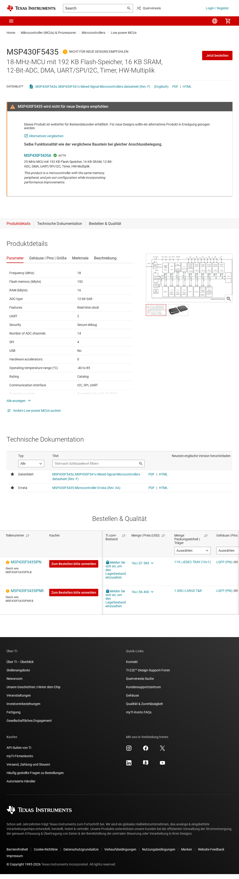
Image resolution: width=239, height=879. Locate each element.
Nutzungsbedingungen (158, 849)
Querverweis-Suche (140, 678)
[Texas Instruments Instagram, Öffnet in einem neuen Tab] (129, 750)
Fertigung (14, 712)
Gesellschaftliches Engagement (29, 720)
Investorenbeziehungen (23, 704)
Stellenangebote (18, 670)
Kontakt (132, 662)
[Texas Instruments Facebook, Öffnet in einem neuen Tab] (145, 750)
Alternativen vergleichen (46, 136)
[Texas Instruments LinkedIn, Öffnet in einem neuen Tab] (129, 764)
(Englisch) (161, 86)
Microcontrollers (93, 33)
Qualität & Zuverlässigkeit (144, 704)
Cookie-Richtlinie (46, 849)
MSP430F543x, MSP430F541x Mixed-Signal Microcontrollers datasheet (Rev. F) (92, 86)
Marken (186, 849)
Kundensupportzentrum (143, 687)
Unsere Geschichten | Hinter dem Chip (33, 687)
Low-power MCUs (124, 33)
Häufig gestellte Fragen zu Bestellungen (35, 773)
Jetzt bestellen (217, 55)
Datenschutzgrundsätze (80, 849)
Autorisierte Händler (21, 781)
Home (11, 33)
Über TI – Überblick (20, 662)
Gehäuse (132, 695)
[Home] (31, 8)
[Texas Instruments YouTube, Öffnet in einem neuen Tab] (162, 764)
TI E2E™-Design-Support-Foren (148, 670)
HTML (187, 86)
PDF (175, 86)
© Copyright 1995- (24, 864)
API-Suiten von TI (19, 748)
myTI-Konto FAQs (138, 712)
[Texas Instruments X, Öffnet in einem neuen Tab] (162, 750)
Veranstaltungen (19, 695)
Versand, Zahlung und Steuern (28, 764)
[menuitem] (214, 21)
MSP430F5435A (37, 155)
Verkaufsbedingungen (120, 849)
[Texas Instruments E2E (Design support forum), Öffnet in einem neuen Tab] (145, 764)
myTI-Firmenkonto (20, 756)
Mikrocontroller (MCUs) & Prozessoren (48, 33)
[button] (11, 21)
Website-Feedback (211, 849)
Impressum (15, 856)
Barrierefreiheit (17, 849)
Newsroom (14, 678)
